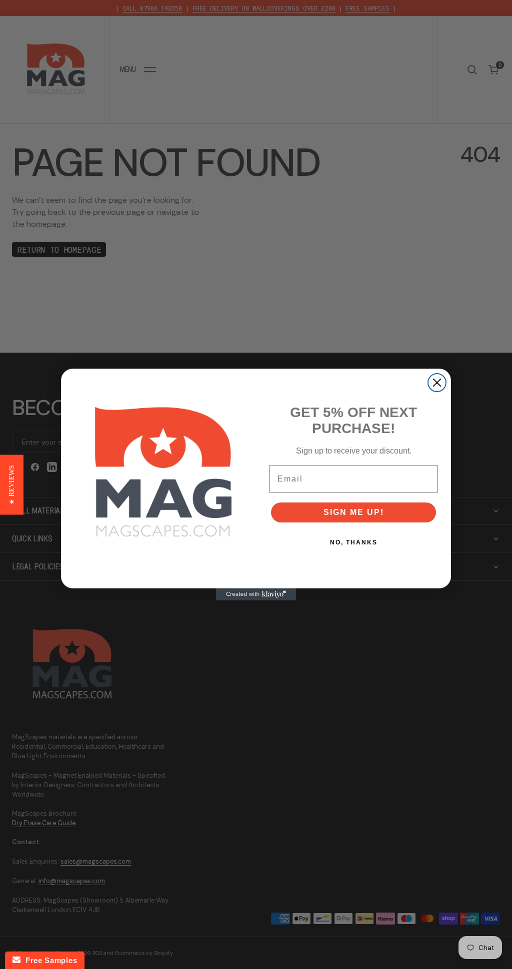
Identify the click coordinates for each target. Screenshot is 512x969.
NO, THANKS (354, 542)
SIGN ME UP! (354, 512)
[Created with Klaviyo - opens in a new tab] (256, 594)
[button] (12, 484)
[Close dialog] (437, 383)
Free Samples (48, 960)
